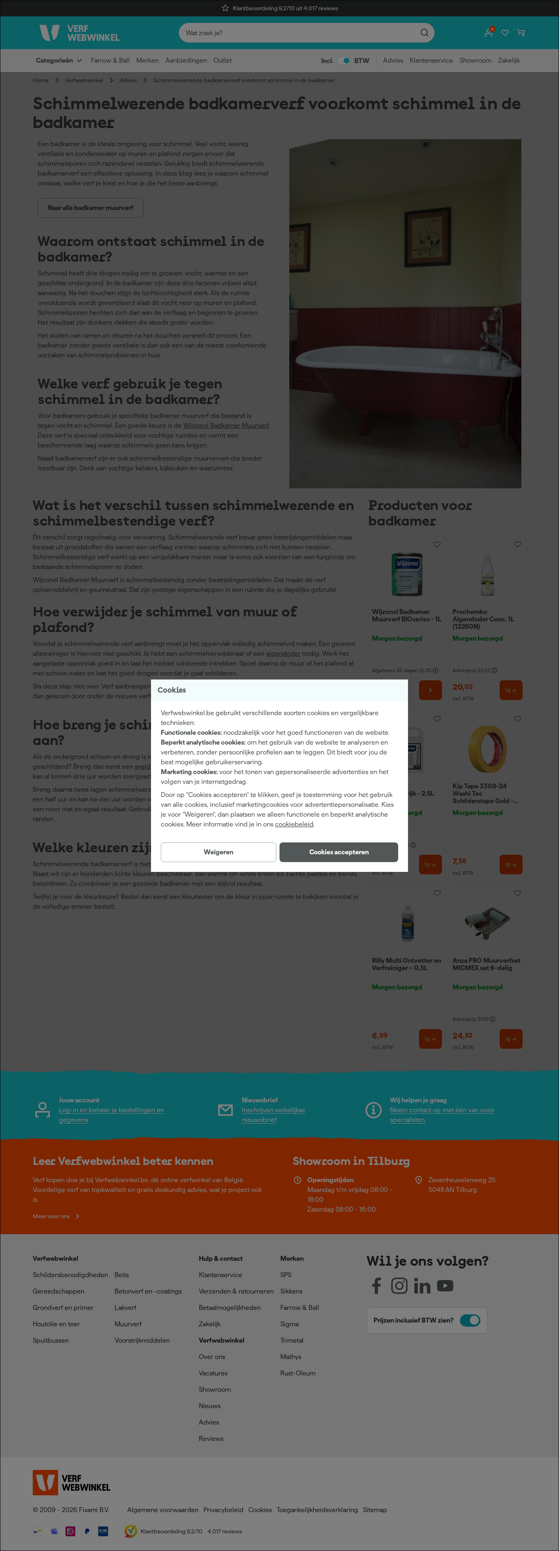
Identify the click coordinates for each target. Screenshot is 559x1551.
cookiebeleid (294, 824)
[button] (339, 852)
